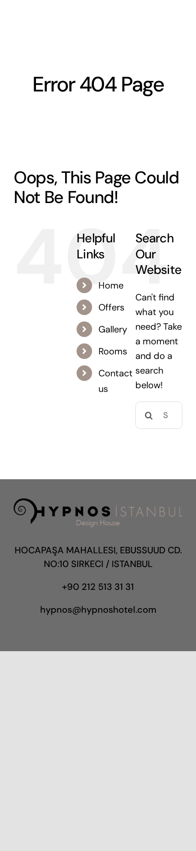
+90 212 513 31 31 (98, 587)
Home (111, 285)
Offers (111, 307)
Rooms (112, 351)
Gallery (112, 329)
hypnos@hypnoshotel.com (98, 610)
